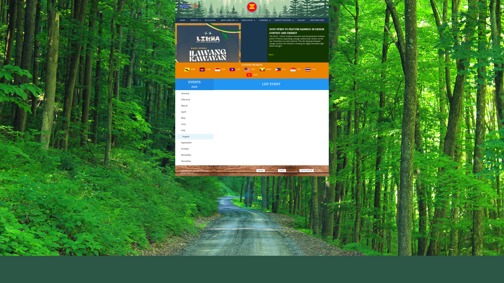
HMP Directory (317, 20)
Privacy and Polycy (316, 4)
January (185, 93)
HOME (182, 20)
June (183, 124)
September (186, 143)
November (186, 155)
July (183, 130)
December (186, 161)
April (183, 112)
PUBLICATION (247, 20)
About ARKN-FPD (228, 20)
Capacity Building (283, 20)
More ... (272, 54)
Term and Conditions (298, 4)
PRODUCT (194, 20)
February (185, 100)
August (185, 136)
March (184, 106)
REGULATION (210, 20)
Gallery (301, 20)
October (185, 149)
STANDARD (263, 20)
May (183, 118)
